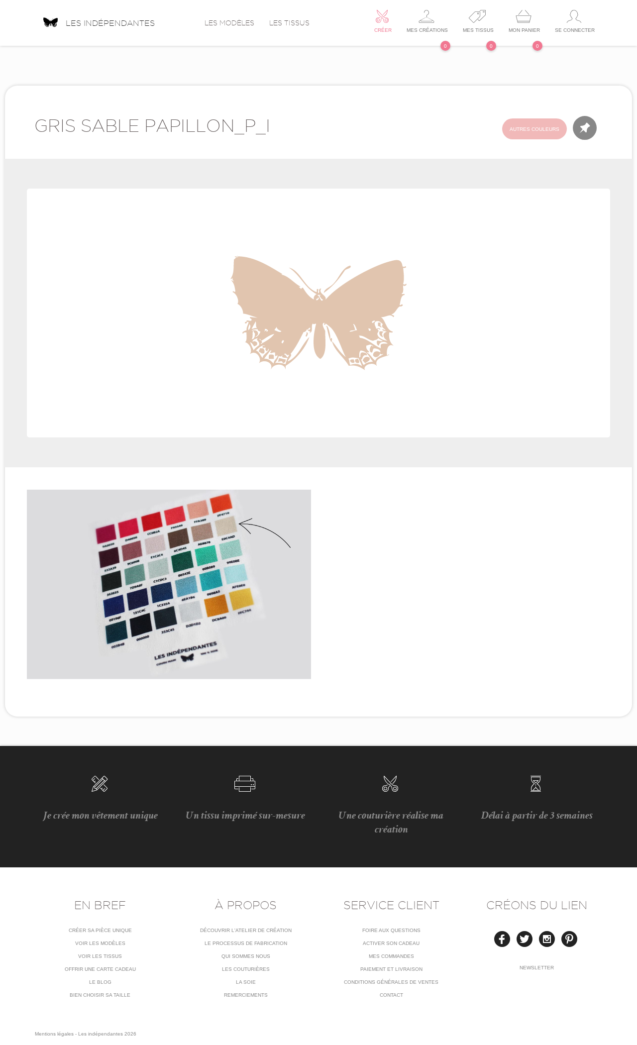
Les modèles (229, 23)
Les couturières (246, 969)
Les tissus (289, 23)
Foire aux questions (391, 930)
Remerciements (246, 995)
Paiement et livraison (391, 969)
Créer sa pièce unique (100, 930)
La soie (246, 982)
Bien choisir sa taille (100, 995)
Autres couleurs (534, 129)
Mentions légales (54, 1034)
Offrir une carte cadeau (100, 969)
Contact (391, 995)
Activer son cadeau (391, 943)
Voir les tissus (100, 956)
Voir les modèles (100, 943)
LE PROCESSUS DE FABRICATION (246, 943)
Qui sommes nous (245, 956)
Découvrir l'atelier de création (246, 930)
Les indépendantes (110, 22)
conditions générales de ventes (391, 982)
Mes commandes (391, 956)
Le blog (100, 982)
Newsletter (537, 967)
